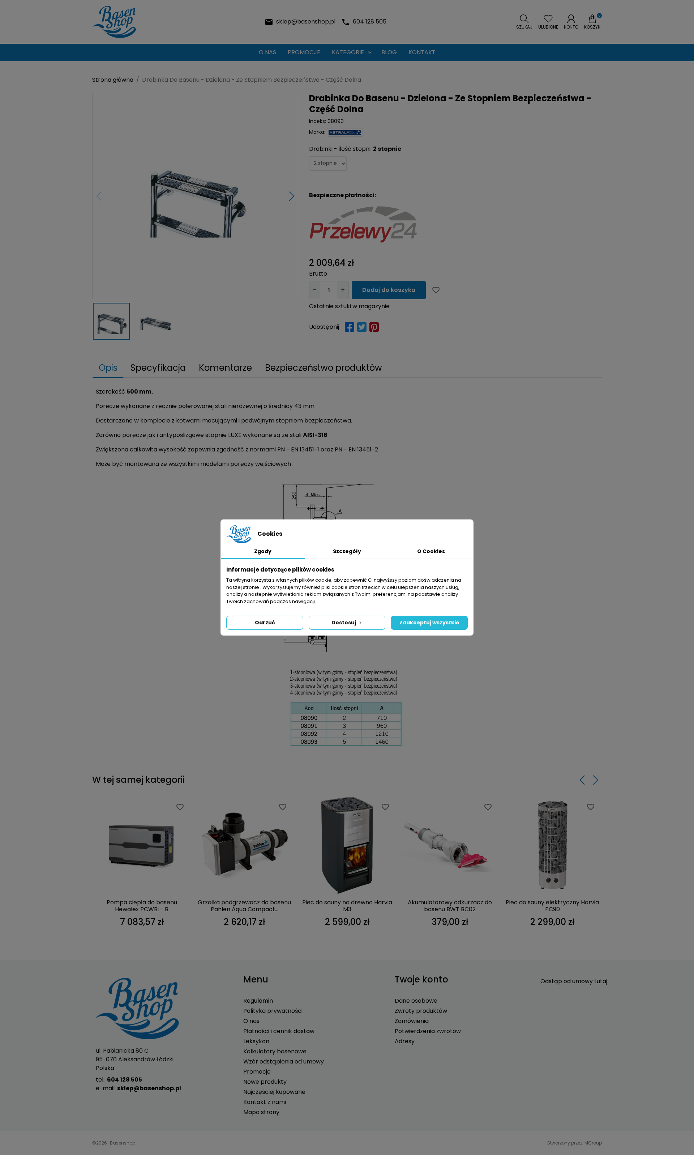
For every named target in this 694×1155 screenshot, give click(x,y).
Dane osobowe (416, 1001)
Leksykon (256, 1041)
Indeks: (317, 121)
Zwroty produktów (421, 1011)
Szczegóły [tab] (347, 551)
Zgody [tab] (262, 551)
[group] (195, 196)
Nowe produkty (265, 1082)
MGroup (593, 1143)
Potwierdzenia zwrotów (428, 1031)
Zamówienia (412, 1021)
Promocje (257, 1071)
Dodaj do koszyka (388, 290)
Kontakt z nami (264, 1102)
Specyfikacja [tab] (158, 368)
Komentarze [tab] (225, 368)
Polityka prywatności (273, 1011)
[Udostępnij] (349, 327)
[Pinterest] (374, 327)
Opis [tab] (108, 368)
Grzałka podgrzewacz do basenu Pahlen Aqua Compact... (244, 905)
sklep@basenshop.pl (305, 21)
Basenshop (122, 1143)
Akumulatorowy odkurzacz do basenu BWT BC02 (450, 905)
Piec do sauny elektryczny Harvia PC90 (552, 905)
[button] (524, 22)
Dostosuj (343, 622)
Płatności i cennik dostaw (278, 1031)
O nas (251, 1021)
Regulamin (258, 1001)
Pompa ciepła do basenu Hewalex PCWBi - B (142, 905)
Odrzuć (265, 622)
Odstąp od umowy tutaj (573, 981)
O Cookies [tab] (431, 551)
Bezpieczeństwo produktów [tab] (323, 368)
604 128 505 (369, 21)
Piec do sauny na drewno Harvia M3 (347, 905)
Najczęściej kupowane (274, 1092)
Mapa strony (261, 1112)
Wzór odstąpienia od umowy (283, 1061)
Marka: (317, 132)
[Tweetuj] (362, 327)
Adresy (405, 1041)
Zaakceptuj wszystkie (429, 622)
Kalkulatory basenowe (275, 1051)
